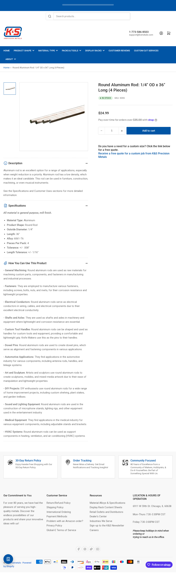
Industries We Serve (101, 521)
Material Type (46, 50)
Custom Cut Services (146, 50)
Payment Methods (57, 516)
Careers (94, 530)
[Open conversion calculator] (8, 559)
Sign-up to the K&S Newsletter (107, 525)
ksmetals (16, 562)
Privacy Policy (54, 525)
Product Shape (22, 50)
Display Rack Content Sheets (106, 507)
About (9, 59)
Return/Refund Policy (58, 502)
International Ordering (59, 512)
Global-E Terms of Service (61, 530)
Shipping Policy (55, 507)
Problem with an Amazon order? (65, 521)
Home (6, 50)
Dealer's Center (98, 516)
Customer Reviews (119, 50)
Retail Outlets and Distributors (106, 512)
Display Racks (93, 50)
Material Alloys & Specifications (107, 502)
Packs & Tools (70, 50)
